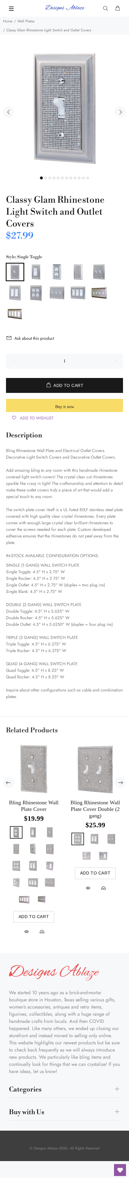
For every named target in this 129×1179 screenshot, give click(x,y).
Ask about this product (34, 338)
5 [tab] (58, 177)
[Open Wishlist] (120, 1170)
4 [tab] (54, 177)
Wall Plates (25, 21)
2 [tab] (45, 177)
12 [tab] (87, 177)
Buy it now (64, 407)
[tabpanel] (64, 108)
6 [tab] (62, 177)
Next (120, 112)
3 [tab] (49, 177)
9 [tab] (75, 177)
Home (7, 21)
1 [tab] (41, 177)
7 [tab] (66, 177)
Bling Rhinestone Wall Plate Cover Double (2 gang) (95, 809)
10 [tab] (79, 177)
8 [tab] (70, 177)
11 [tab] (83, 177)
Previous (8, 112)
